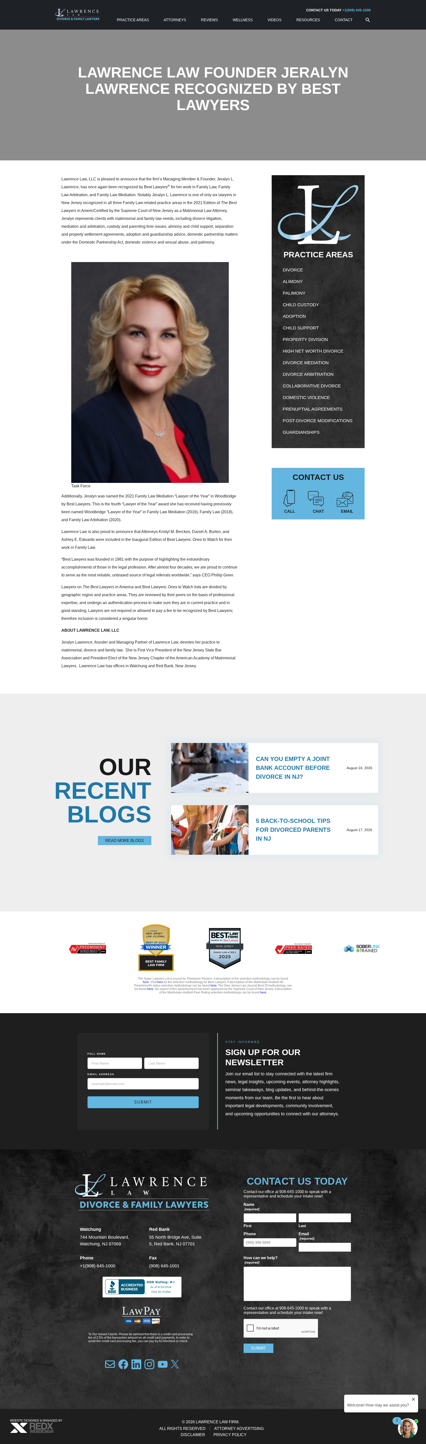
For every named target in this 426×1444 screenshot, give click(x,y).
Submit (143, 1102)
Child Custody (301, 304)
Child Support (301, 327)
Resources (308, 20)
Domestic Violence (306, 397)
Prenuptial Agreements (312, 409)
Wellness (243, 20)
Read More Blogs (124, 840)
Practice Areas (133, 20)
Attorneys (175, 20)
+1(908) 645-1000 (356, 10)
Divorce (293, 269)
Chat (318, 511)
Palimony (294, 293)
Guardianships (301, 432)
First (247, 1226)
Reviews (209, 20)
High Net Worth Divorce (313, 351)
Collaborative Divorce (312, 385)
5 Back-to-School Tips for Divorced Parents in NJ (293, 829)
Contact (344, 20)
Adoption (294, 316)
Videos (274, 20)
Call (289, 511)
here (146, 982)
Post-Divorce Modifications (318, 420)
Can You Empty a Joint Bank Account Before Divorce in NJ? (293, 768)
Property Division (305, 339)
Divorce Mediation (306, 362)
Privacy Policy (230, 1435)
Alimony (293, 281)
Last (302, 1226)
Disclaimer (193, 1435)
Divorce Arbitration (308, 374)
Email (347, 511)
